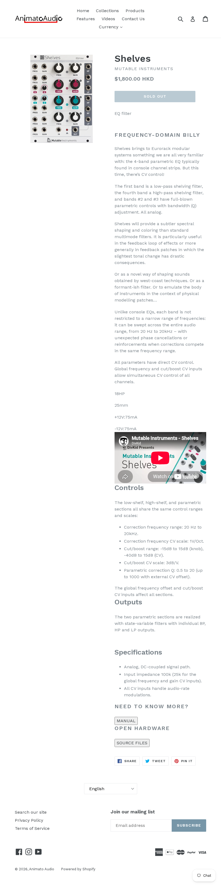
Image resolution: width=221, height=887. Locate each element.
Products (135, 10)
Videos (108, 18)
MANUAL (126, 720)
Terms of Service (32, 828)
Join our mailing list (132, 811)
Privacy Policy (29, 820)
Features (86, 18)
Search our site (31, 812)
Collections (107, 10)
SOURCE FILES (132, 742)
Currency (109, 26)
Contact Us (133, 18)
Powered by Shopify (78, 869)
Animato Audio (41, 869)
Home (83, 10)
